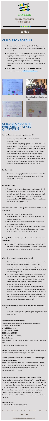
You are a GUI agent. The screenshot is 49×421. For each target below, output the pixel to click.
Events (22, 414)
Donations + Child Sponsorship (12, 411)
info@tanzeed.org (30, 71)
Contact (27, 414)
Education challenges (33, 411)
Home (3, 411)
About (46, 411)
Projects (40, 411)
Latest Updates (23, 411)
